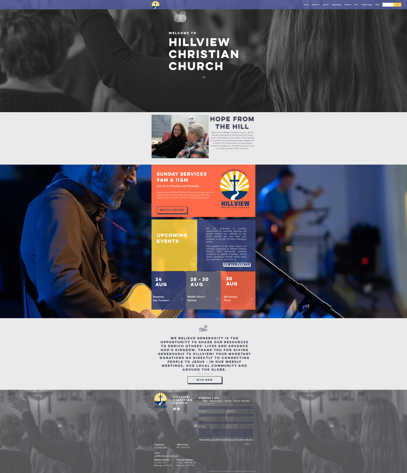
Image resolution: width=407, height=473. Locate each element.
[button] (217, 298)
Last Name (230, 411)
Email (200, 419)
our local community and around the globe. (215, 368)
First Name (202, 411)
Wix (254, 471)
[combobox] (226, 408)
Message (202, 426)
